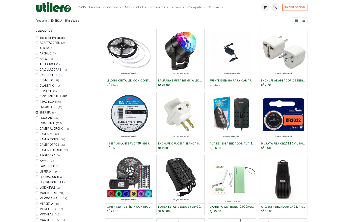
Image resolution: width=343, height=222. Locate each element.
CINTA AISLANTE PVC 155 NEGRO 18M (129, 143)
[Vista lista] (303, 20)
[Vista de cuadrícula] (296, 20)
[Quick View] (150, 35)
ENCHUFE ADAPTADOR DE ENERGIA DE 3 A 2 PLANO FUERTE (283, 80)
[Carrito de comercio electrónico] (265, 7)
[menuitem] (81, 7)
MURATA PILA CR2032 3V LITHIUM (283, 143)
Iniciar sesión (295, 7)
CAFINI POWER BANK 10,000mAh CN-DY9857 (232, 206)
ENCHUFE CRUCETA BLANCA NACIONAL (180, 143)
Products (41, 20)
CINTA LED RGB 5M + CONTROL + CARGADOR (129, 206)
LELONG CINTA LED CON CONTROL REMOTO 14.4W (129, 80)
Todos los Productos (52, 37)
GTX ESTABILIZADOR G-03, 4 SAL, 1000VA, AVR (283, 206)
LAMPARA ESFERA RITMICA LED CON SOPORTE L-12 (180, 80)
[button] (275, 7)
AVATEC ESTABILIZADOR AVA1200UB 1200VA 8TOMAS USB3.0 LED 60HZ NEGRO (232, 143)
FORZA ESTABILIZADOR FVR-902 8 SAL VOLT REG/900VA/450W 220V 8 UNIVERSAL (180, 206)
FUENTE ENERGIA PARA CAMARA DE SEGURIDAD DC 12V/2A (232, 80)
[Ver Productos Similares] (150, 53)
